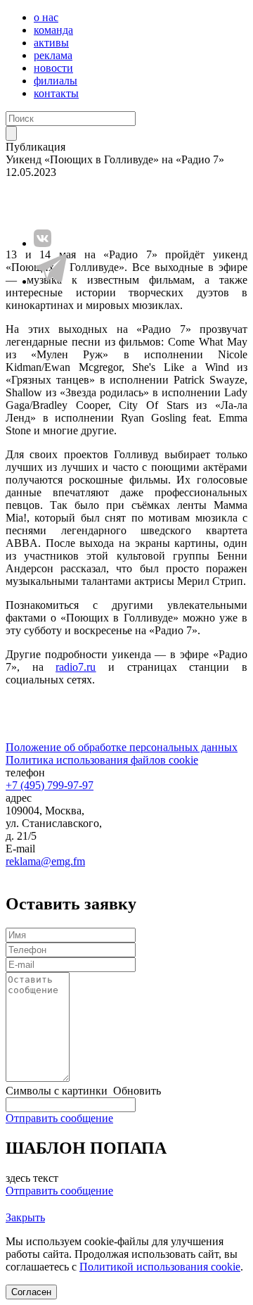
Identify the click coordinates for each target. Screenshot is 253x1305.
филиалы (55, 81)
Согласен (31, 1292)
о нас (46, 17)
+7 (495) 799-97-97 (49, 785)
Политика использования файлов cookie (102, 760)
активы (51, 43)
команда (53, 30)
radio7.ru (76, 667)
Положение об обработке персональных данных (122, 747)
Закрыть (25, 1217)
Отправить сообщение (59, 1118)
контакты (56, 93)
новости (53, 68)
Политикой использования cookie (159, 1267)
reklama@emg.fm (45, 861)
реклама (53, 55)
